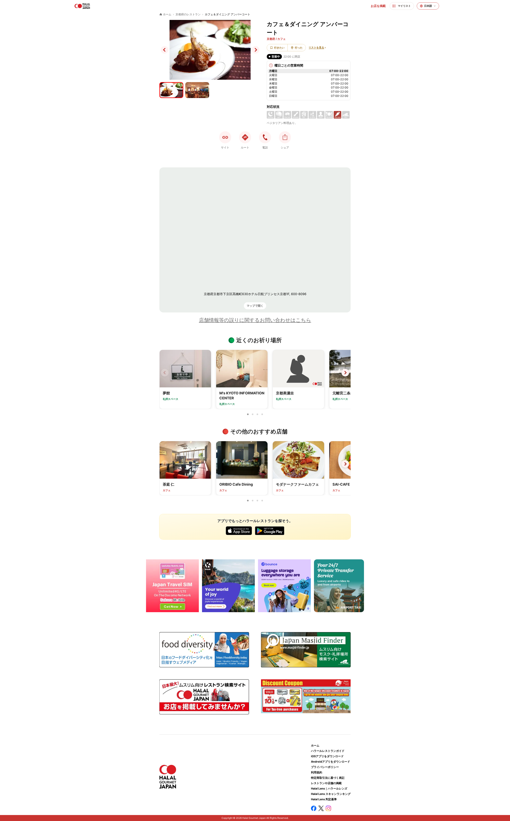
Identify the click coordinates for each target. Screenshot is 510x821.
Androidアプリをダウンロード (330, 761)
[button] (265, 137)
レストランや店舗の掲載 (326, 783)
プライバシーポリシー (325, 767)
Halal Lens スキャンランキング (331, 793)
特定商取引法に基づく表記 (327, 777)
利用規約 (316, 772)
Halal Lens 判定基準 (324, 799)
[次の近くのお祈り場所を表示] (345, 372)
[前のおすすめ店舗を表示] (165, 464)
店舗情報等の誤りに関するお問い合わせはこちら (255, 320)
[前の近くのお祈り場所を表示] (165, 372)
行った (299, 47)
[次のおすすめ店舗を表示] (345, 464)
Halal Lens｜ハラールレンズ (329, 788)
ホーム (315, 745)
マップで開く (255, 305)
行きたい (279, 47)
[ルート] (245, 137)
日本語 (428, 5)
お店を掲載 (378, 6)
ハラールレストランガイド (327, 750)
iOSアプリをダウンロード (327, 756)
